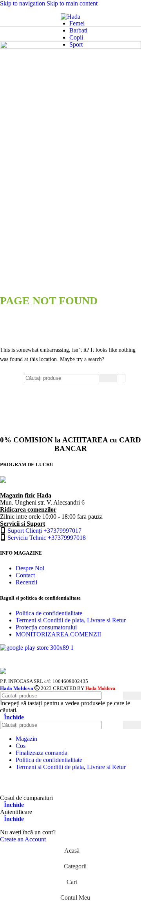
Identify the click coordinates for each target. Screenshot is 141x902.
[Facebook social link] (7, 782)
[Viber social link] (80, 782)
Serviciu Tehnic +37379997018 (46, 537)
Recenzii (26, 582)
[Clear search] (93, 378)
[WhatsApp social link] (36, 782)
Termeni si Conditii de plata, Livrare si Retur (71, 620)
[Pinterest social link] (21, 782)
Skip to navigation (23, 3)
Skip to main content (72, 3)
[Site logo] (70, 16)
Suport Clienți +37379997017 (44, 530)
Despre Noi (30, 568)
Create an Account (23, 839)
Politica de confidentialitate (49, 613)
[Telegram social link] (65, 782)
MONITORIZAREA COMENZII (58, 634)
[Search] (14, 17)
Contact (25, 575)
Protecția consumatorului (46, 627)
